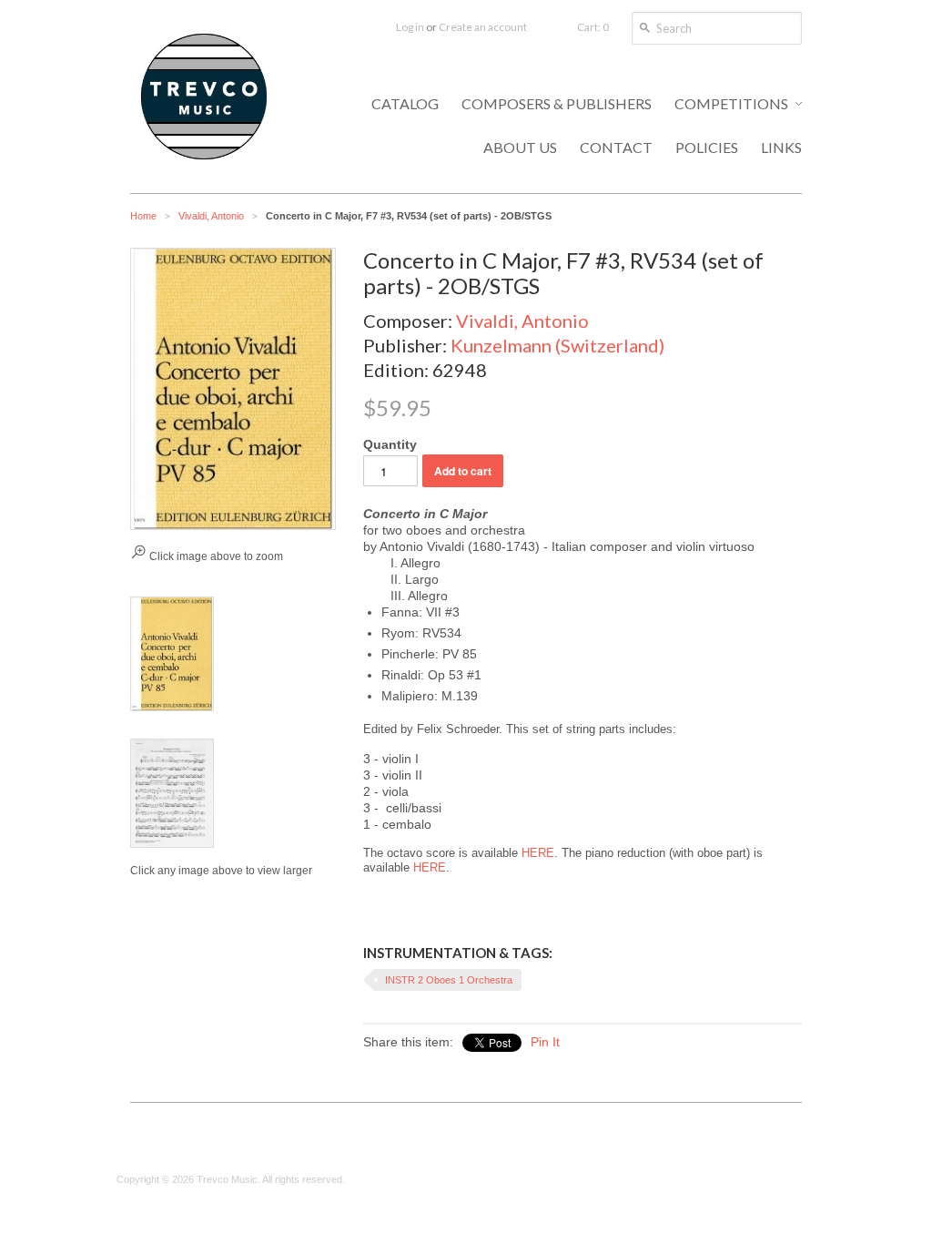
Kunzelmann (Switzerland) (557, 345)
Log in (410, 27)
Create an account (483, 27)
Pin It (545, 1042)
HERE (538, 853)
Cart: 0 (593, 27)
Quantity (390, 444)
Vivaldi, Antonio (211, 215)
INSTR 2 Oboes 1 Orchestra (448, 979)
